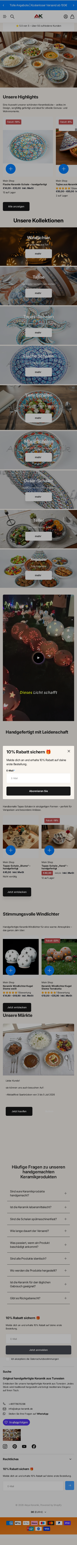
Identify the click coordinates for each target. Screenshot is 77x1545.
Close (68, 751)
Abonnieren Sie (38, 790)
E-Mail (10, 770)
